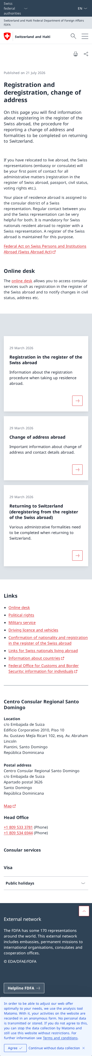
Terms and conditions (60, 1038)
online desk (22, 280)
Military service (22, 622)
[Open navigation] (85, 36)
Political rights (21, 615)
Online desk (19, 607)
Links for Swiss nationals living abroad (43, 650)
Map (8, 805)
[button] (84, 911)
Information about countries (34, 658)
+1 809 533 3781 (18, 827)
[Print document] (75, 54)
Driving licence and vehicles (33, 630)
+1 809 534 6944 (18, 832)
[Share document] (86, 54)
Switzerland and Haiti (32, 36)
